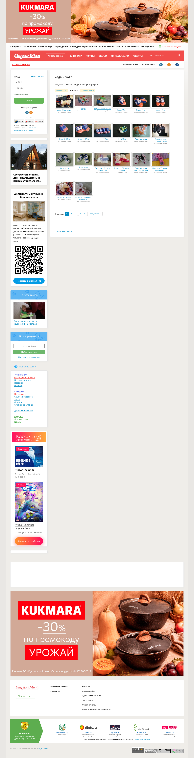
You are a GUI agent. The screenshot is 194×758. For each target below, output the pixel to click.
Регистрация (37, 76)
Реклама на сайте (59, 686)
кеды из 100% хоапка (102, 108)
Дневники (76, 55)
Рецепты (138, 55)
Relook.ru (170, 732)
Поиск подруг (45, 46)
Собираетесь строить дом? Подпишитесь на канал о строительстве (27, 177)
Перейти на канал (27, 280)
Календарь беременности (83, 46)
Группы (90, 55)
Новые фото (20, 394)
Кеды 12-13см (64, 139)
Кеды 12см (121, 139)
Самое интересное (23, 396)
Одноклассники (31, 112)
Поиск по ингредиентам (29, 357)
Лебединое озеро (24, 469)
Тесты (17, 399)
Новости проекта (22, 380)
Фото (74, 90)
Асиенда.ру (142, 732)
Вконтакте (27, 112)
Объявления (29, 46)
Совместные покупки (172, 47)
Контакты (55, 691)
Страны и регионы (23, 404)
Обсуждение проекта (24, 377)
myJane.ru (115, 732)
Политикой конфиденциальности (25, 129)
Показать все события (29, 541)
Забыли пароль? (21, 94)
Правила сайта (88, 691)
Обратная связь (89, 705)
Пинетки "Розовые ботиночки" (160, 169)
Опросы (18, 402)
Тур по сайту (20, 374)
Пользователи (87, 90)
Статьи (102, 55)
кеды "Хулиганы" (64, 110)
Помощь (18, 385)
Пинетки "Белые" (64, 197)
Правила (18, 382)
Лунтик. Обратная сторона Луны (24, 526)
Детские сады (21, 419)
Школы (17, 421)
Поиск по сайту (27, 366)
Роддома (18, 416)
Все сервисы (147, 46)
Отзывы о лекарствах (127, 46)
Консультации (120, 55)
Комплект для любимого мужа (160, 140)
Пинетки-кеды (141, 139)
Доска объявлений (23, 410)
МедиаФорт (24, 733)
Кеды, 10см (121, 110)
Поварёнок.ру (62, 732)
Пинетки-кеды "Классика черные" (141, 169)
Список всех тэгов (63, 231)
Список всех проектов (142, 739)
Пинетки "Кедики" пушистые (102, 169)
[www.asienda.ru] (142, 731)
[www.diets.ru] (88, 731)
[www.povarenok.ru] (62, 731)
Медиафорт (43, 748)
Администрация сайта (92, 695)
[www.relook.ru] (169, 731)
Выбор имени (106, 46)
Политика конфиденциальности (96, 709)
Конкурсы (15, 46)
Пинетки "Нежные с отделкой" (83, 198)
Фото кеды (64, 168)
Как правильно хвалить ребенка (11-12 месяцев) (25, 322)
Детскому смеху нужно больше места (29, 195)
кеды (83, 108)
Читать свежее (55, 55)
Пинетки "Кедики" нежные (122, 169)
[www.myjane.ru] (115, 731)
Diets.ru (88, 732)
